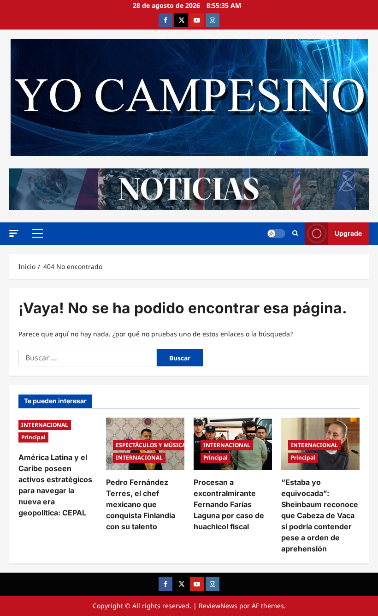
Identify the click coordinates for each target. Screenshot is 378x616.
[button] (13, 233)
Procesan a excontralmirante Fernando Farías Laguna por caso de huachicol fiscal (229, 504)
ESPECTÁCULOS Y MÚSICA (151, 445)
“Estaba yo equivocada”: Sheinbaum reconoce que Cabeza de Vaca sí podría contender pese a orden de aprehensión (319, 515)
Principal (33, 437)
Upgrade (348, 233)
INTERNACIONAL (44, 425)
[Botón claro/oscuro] (276, 233)
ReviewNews (218, 605)
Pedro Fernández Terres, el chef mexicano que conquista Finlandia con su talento (140, 504)
